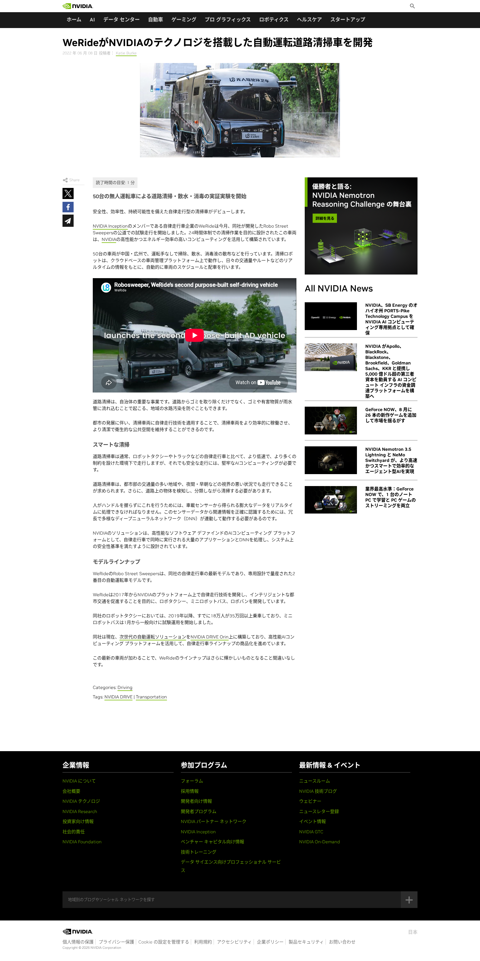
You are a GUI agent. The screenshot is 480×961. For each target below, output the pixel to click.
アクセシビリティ (234, 942)
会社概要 (71, 791)
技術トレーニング (198, 852)
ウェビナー (310, 801)
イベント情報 (312, 821)
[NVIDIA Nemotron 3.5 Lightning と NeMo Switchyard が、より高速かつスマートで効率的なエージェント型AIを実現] (331, 460)
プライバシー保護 (116, 942)
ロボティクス (274, 19)
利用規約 (203, 942)
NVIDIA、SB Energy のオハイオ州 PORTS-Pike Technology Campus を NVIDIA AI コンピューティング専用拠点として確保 (391, 319)
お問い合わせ (342, 942)
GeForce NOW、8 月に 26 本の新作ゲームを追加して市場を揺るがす (390, 415)
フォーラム (192, 781)
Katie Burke (126, 53)
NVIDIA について (79, 781)
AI (92, 19)
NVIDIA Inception (110, 226)
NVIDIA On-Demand (319, 841)
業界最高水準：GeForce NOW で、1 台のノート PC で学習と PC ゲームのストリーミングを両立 (390, 497)
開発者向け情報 (196, 801)
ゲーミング (183, 19)
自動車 (155, 19)
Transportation (151, 697)
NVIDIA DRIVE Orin (210, 637)
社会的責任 (73, 831)
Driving (125, 687)
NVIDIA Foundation (82, 841)
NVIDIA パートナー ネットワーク (213, 821)
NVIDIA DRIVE (118, 697)
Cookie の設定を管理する (163, 942)
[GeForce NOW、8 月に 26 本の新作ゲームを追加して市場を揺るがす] (331, 420)
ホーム (74, 19)
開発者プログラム (198, 811)
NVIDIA (109, 239)
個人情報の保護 (78, 942)
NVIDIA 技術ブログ (318, 791)
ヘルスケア (309, 19)
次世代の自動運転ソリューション (152, 637)
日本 (413, 932)
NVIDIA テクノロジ (81, 801)
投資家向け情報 (78, 821)
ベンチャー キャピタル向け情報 (212, 841)
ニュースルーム (314, 781)
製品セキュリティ (306, 942)
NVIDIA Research (79, 811)
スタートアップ (347, 19)
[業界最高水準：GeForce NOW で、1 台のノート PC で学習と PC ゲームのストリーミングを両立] (331, 500)
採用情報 (190, 791)
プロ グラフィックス (228, 19)
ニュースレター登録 (319, 811)
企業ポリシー (270, 942)
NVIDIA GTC (311, 831)
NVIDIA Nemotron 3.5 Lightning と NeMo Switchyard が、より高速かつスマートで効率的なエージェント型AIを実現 (391, 460)
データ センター (121, 19)
